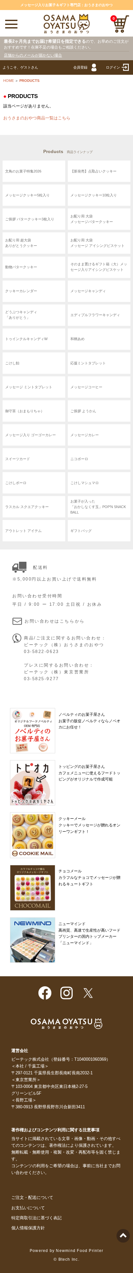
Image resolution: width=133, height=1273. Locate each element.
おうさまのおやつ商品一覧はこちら (36, 118)
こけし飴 (12, 363)
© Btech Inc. (66, 1259)
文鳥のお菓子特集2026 (23, 171)
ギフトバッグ (81, 531)
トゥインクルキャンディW (26, 339)
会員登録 (80, 67)
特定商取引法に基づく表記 (36, 1218)
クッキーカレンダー (21, 291)
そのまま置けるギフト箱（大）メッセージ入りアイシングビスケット (98, 267)
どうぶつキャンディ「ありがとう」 (21, 315)
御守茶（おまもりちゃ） (24, 411)
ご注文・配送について (32, 1197)
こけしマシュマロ (84, 483)
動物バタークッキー (21, 267)
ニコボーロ (79, 459)
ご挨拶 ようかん (83, 411)
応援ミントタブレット (88, 363)
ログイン (113, 67)
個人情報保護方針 (28, 1228)
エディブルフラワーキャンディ (95, 315)
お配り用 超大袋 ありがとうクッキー (21, 243)
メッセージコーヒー (86, 387)
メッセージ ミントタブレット (28, 387)
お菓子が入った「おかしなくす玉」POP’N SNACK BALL (98, 506)
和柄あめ (77, 339)
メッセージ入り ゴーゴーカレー (30, 435)
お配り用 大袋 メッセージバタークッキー (91, 219)
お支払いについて (28, 1208)
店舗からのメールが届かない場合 (33, 55)
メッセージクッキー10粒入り (93, 195)
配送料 (40, 567)
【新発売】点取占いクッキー (93, 171)
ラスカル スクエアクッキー (27, 507)
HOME (8, 81)
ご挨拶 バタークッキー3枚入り (29, 219)
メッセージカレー (84, 435)
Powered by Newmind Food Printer (66, 1250)
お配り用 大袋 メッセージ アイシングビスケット (97, 243)
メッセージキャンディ (88, 291)
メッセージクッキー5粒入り (27, 195)
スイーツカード (17, 459)
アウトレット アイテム (23, 531)
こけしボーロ (15, 483)
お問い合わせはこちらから (55, 621)
